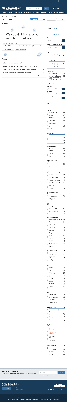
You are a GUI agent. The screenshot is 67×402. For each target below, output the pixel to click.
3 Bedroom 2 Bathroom (8, 45)
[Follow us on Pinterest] (48, 389)
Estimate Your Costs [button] (41, 12)
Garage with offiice (37, 45)
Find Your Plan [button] (18, 12)
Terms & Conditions (34, 397)
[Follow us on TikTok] (64, 389)
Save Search (56, 34)
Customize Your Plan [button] (29, 12)
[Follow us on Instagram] (53, 389)
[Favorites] (58, 8)
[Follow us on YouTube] (61, 389)
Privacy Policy (19, 397)
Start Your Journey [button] (7, 12)
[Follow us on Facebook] (56, 389)
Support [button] (50, 12)
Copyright (49, 397)
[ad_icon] (12, 8)
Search (46, 8)
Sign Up (61, 372)
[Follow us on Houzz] (51, 389)
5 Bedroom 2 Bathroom (8, 49)
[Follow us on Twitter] (59, 389)
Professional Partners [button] (60, 12)
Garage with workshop (21, 49)
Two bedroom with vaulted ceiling (23, 45)
